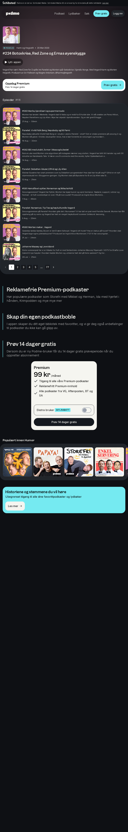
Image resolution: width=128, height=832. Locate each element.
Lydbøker (74, 13)
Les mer (105, 3)
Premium (42, 367)
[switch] (86, 410)
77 (47, 267)
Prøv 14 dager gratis (64, 422)
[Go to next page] (53, 267)
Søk (86, 13)
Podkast (59, 13)
